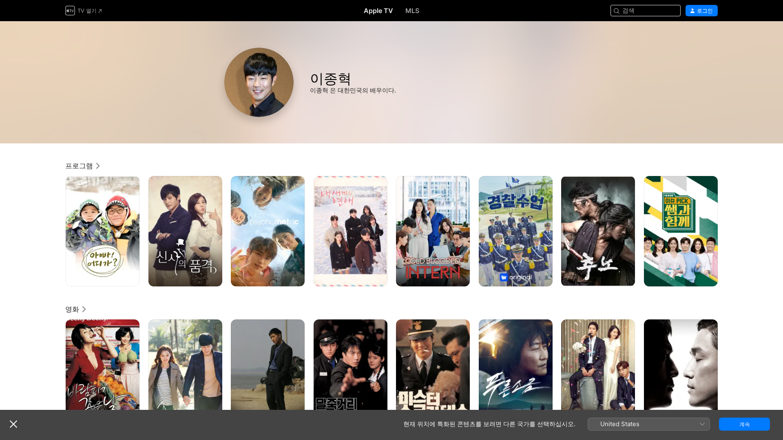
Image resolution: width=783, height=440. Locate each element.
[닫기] (13, 424)
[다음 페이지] (726, 231)
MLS (412, 11)
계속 (744, 424)
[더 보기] (130, 277)
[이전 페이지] (57, 231)
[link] (83, 165)
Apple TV (378, 11)
